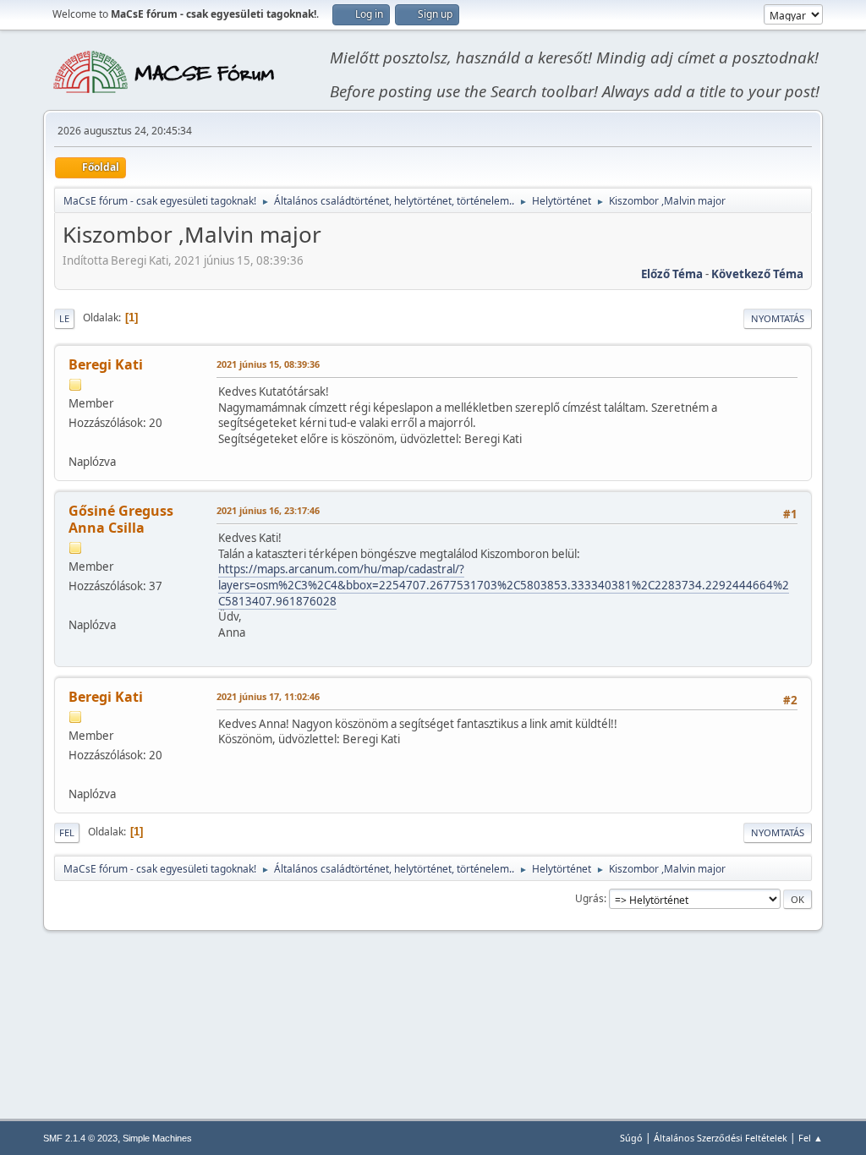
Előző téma (672, 274)
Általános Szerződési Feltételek (720, 1137)
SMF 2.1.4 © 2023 (80, 1138)
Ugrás (589, 898)
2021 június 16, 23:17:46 (268, 510)
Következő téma (757, 274)
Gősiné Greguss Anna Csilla (121, 519)
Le (64, 318)
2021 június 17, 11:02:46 (268, 696)
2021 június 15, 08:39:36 (268, 364)
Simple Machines (157, 1138)
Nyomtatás (777, 318)
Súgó (631, 1137)
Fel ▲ (810, 1137)
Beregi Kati (106, 364)
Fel (66, 832)
